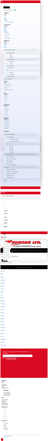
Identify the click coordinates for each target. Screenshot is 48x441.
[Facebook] (6, 360)
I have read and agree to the (12, 357)
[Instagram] (6, 367)
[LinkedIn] (6, 370)
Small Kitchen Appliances (6, 118)
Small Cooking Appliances (6, 105)
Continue (4, 260)
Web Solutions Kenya (8, 436)
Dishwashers (6, 131)
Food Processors (6, 93)
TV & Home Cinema (6, 13)
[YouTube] (6, 373)
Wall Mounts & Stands (7, 41)
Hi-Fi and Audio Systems (7, 25)
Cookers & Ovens (6, 82)
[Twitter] (6, 363)
